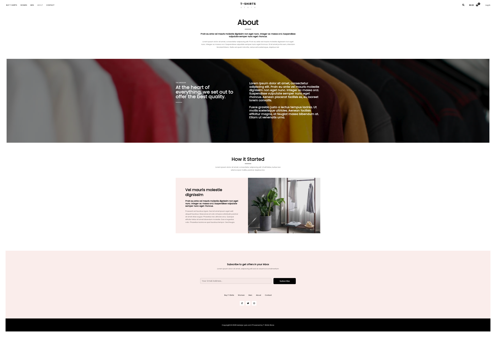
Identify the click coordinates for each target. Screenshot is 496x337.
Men (32, 5)
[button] (463, 5)
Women (23, 5)
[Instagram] (254, 303)
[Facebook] (242, 303)
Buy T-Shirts (11, 5)
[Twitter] (248, 303)
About (40, 5)
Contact (50, 5)
